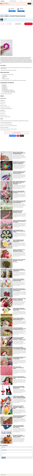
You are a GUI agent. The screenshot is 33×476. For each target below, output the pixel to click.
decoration (8, 130)
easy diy (5, 130)
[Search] (32, 1)
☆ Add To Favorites (28, 23)
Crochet (1, 17)
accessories (2, 130)
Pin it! (18, 135)
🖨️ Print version (18, 23)
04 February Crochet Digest (4, 14)
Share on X (22, 135)
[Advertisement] (16, 32)
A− (1, 23)
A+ (7, 23)
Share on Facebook (12, 135)
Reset (10, 23)
